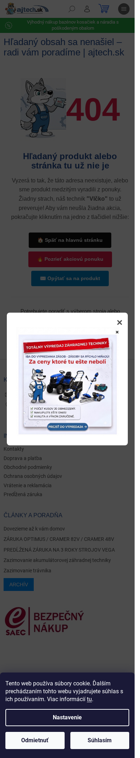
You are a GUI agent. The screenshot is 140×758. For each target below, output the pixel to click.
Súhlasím (100, 740)
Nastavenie (67, 717)
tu (89, 699)
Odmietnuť (34, 740)
